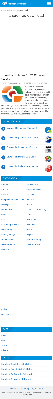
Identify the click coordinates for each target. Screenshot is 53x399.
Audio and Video (33, 189)
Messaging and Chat (10, 224)
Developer (5, 204)
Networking (6, 229)
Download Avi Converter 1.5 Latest (22, 147)
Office (29, 229)
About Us (13, 388)
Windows (17, 83)
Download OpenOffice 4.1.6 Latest (22, 128)
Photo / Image (8, 234)
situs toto (5, 314)
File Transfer (7, 209)
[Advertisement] (26, 45)
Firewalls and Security (36, 209)
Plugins (29, 234)
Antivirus (5, 189)
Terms (4, 345)
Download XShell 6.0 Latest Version (22, 166)
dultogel (5, 309)
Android (4, 184)
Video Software (33, 244)
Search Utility (7, 239)
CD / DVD (30, 194)
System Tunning (33, 239)
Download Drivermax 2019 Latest (21, 157)
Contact (4, 340)
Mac (3, 219)
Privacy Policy (29, 388)
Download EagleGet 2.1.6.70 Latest (22, 137)
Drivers (29, 204)
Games (4, 214)
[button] (49, 3)
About (4, 335)
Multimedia (31, 224)
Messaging (31, 219)
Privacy (4, 350)
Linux (28, 214)
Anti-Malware (8, 83)
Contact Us (39, 388)
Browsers (5, 194)
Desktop (30, 199)
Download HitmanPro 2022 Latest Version (23, 77)
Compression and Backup (12, 199)
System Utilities (8, 244)
